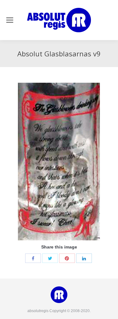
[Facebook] (33, 258)
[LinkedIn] (84, 258)
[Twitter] (50, 258)
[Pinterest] (67, 258)
